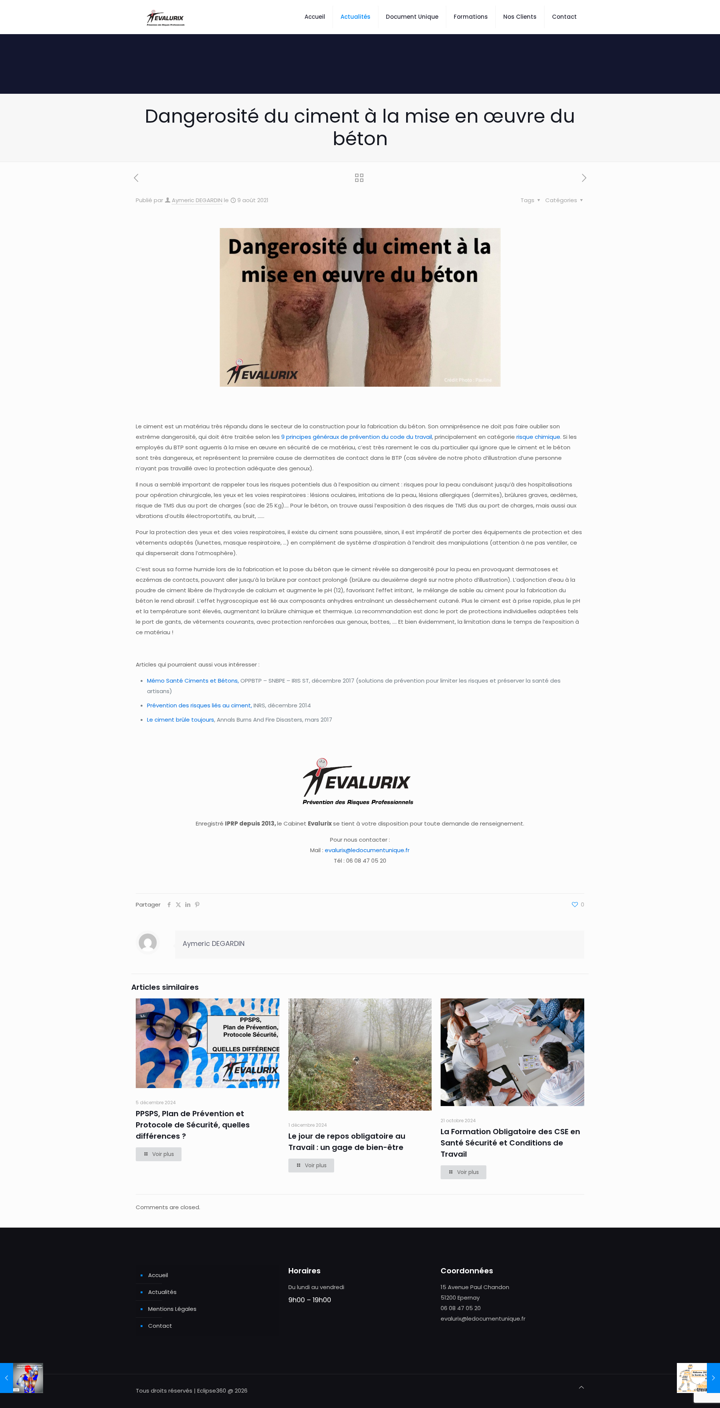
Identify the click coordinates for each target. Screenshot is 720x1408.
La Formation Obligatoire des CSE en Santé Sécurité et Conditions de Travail (510, 1142)
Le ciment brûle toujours (180, 720)
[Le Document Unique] (166, 17)
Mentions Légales (172, 1309)
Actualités (162, 1292)
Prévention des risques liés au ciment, (199, 705)
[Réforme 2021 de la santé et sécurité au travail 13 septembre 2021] (698, 1378)
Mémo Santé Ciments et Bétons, (193, 680)
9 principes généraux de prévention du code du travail (356, 437)
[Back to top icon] (581, 1387)
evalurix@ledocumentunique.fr (367, 850)
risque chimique (538, 437)
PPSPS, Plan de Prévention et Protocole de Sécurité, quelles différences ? (193, 1124)
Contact (160, 1326)
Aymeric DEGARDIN (197, 200)
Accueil (158, 1275)
